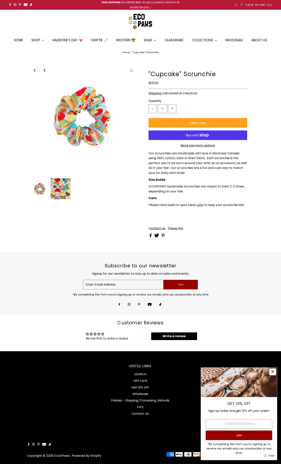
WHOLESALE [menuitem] (234, 40)
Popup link (175, 228)
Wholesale (140, 394)
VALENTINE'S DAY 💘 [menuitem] (67, 40)
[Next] (44, 70)
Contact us (157, 228)
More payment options (197, 145)
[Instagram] (15, 5)
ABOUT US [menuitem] (259, 40)
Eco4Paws (62, 455)
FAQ (140, 407)
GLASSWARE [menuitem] (174, 40)
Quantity (155, 101)
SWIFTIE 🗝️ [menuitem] (99, 40)
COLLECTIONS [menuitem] (203, 40)
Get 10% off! (140, 387)
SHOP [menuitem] (36, 40)
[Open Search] (236, 5)
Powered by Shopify (86, 455)
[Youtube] (25, 5)
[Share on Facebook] (150, 236)
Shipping (155, 93)
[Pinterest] (20, 5)
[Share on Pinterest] (163, 236)
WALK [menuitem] (148, 40)
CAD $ (249, 5)
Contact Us (140, 413)
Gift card (140, 381)
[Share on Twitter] (157, 236)
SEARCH (140, 374)
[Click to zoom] (131, 70)
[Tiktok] (31, 5)
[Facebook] (10, 5)
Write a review (174, 336)
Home (126, 52)
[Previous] (35, 70)
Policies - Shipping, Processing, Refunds (140, 400)
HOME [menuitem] (18, 40)
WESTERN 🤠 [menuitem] (125, 40)
